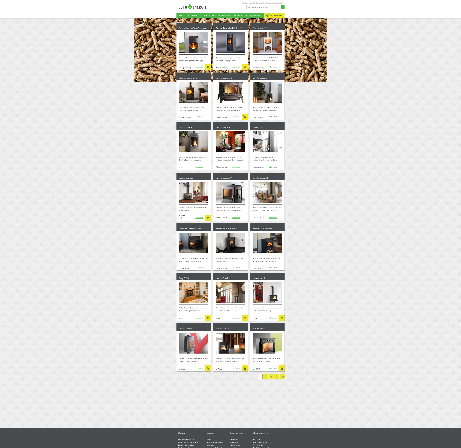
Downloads (260, 3)
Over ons (252, 3)
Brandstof (238, 16)
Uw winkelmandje (275, 15)
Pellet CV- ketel (208, 16)
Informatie (199, 67)
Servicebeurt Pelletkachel (215, 442)
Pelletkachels (193, 16)
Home (181, 16)
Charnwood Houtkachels (186, 439)
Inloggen (245, 3)
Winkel (209, 439)
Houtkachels (224, 16)
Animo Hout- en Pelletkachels (188, 442)
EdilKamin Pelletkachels (186, 445)
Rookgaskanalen (253, 16)
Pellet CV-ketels (235, 445)
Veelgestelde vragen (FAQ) (274, 3)
